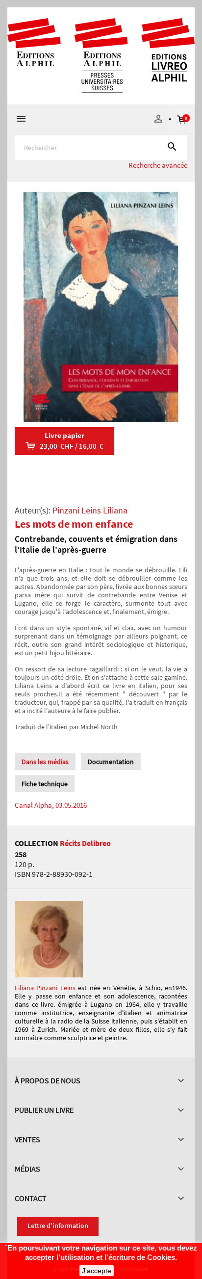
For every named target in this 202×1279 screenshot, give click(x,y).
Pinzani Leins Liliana (89, 510)
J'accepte (96, 1271)
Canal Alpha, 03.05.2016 (51, 805)
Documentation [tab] (111, 761)
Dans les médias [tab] (45, 761)
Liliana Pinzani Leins (45, 987)
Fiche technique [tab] (45, 783)
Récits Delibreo (85, 843)
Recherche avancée (157, 165)
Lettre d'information (57, 1225)
